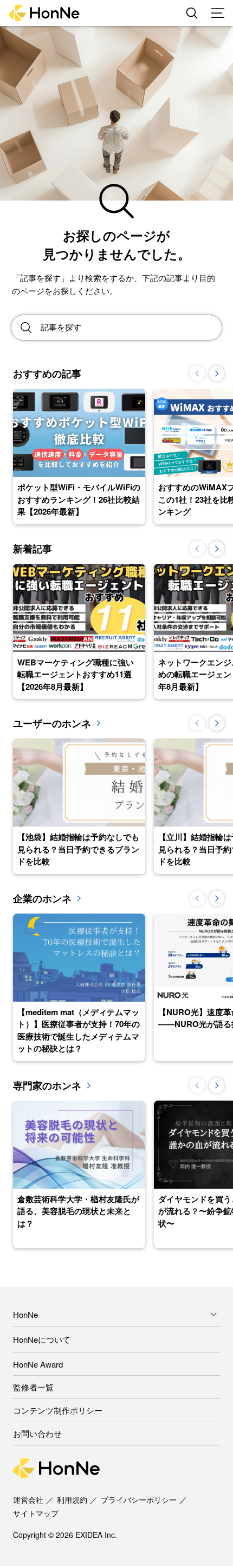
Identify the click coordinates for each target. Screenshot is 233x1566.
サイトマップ (36, 1513)
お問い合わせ (37, 1433)
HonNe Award (38, 1364)
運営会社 (28, 1499)
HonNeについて (41, 1339)
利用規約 (72, 1499)
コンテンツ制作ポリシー (57, 1410)
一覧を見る (98, 723)
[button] (216, 373)
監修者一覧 (33, 1386)
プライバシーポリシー (139, 1499)
